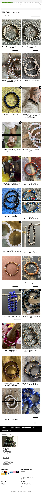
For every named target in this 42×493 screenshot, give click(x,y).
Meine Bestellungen (4, 484)
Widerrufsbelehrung (24, 473)
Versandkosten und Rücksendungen (27, 477)
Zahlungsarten (23, 476)
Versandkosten (15, 50)
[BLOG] (10, 443)
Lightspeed (30, 491)
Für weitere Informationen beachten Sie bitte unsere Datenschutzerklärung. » (27, 2)
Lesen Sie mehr (6, 457)
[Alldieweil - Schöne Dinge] (22, 4)
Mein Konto (3, 483)
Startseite (3, 11)
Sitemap (22, 479)
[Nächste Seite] (39, 423)
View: (3, 15)
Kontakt (22, 478)
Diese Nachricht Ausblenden (8, 2)
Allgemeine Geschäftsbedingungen (26, 472)
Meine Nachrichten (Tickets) (5, 485)
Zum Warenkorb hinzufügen (11, 44)
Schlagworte (7, 11)
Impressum (23, 471)
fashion (11, 11)
